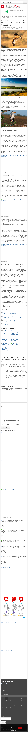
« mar (7, 710)
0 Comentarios (14, 522)
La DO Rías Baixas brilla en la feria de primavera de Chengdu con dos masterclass (16, 529)
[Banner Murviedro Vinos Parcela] (14, 502)
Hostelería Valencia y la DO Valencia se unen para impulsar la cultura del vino (16, 557)
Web (2, 401)
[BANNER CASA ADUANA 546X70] (14, 11)
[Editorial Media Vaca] (14, 635)
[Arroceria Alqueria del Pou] (14, 578)
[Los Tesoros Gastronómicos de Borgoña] (3, 542)
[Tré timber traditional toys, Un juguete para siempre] (14, 663)
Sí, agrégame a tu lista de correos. (9, 430)
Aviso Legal (3, 690)
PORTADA (5, 16)
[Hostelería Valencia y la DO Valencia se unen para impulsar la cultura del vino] (3, 560)
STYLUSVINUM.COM (5, 28)
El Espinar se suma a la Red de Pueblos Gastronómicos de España (16, 521)
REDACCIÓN (14, 27)
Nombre (3, 392)
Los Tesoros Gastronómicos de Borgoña (16, 540)
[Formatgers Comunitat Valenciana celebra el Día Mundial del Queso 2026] (3, 550)
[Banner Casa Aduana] (14, 473)
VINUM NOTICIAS (12, 28)
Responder (8, 382)
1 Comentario (20, 28)
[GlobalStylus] (14, 6)
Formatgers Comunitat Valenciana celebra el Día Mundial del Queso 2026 (16, 547)
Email (2, 716)
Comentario (3, 406)
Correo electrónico (5, 396)
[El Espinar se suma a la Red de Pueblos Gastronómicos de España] (3, 523)
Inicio (2, 16)
